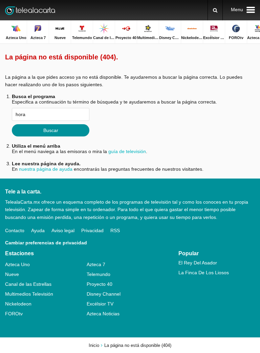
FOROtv (14, 313)
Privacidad (92, 230)
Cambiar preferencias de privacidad (46, 242)
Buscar (50, 130)
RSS (115, 230)
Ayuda (38, 230)
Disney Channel (104, 294)
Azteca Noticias (103, 313)
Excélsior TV (100, 303)
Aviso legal (62, 230)
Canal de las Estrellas (28, 284)
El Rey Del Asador (197, 262)
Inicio (94, 345)
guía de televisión (127, 151)
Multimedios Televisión (29, 294)
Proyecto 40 (99, 284)
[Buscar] (215, 10)
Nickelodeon (18, 303)
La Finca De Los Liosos (203, 272)
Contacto (14, 230)
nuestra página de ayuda (45, 169)
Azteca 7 (96, 264)
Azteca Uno (17, 264)
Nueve (12, 274)
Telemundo (98, 274)
